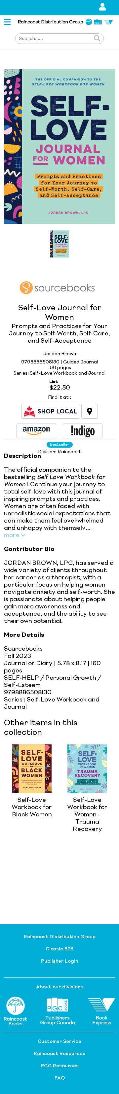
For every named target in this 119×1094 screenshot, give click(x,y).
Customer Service (59, 1041)
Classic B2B (59, 949)
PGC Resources (60, 1066)
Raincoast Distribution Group (60, 937)
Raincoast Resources (59, 1053)
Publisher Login (59, 961)
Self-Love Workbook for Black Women (32, 807)
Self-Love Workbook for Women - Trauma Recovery (87, 814)
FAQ (60, 1078)
